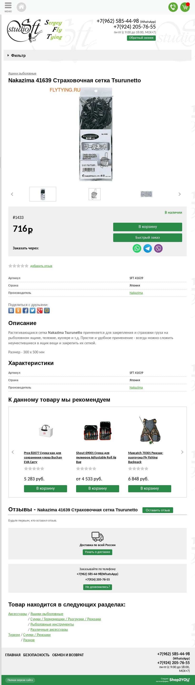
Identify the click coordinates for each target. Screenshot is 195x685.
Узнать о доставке (97, 552)
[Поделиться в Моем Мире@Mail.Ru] (47, 310)
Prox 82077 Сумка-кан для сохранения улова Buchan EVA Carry (43, 457)
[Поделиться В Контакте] (11, 310)
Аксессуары (17, 614)
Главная (12, 655)
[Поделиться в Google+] (40, 310)
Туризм (14, 635)
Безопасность (36, 655)
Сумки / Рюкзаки (37, 635)
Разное (29, 640)
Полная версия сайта (20, 680)
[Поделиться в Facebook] (25, 310)
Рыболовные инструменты (52, 624)
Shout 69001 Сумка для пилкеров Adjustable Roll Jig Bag (96, 457)
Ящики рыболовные (46, 614)
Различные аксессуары (49, 630)
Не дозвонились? (97, 587)
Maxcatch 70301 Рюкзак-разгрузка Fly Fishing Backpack (145, 457)
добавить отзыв (41, 266)
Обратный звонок (141, 38)
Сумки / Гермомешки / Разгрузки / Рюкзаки (65, 619)
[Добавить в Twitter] (32, 310)
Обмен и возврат (68, 655)
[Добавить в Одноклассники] (18, 310)
